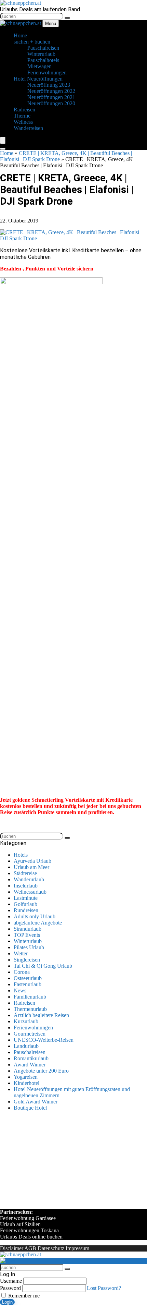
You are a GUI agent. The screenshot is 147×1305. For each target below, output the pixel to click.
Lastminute (26, 898)
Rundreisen (26, 910)
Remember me (23, 1295)
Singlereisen (27, 960)
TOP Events (27, 935)
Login (7, 1302)
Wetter (21, 953)
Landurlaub (26, 1046)
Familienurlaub (30, 997)
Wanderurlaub (29, 879)
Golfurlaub (25, 904)
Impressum (77, 1248)
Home (6, 153)
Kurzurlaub (26, 1021)
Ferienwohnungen (33, 1027)
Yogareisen (26, 1077)
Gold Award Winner (35, 1101)
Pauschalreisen (29, 1052)
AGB (30, 1248)
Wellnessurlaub (30, 892)
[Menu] (2, 140)
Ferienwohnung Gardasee (28, 1218)
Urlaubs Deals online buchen (31, 1237)
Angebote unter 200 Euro (41, 1071)
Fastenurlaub (27, 984)
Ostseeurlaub (28, 978)
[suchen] (67, 18)
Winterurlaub (28, 941)
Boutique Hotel (30, 1108)
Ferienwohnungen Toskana (29, 1230)
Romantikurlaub (31, 1058)
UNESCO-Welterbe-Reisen (44, 1040)
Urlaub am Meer (31, 867)
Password (10, 1288)
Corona (22, 972)
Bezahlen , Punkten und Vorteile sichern (46, 268)
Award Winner (29, 1064)
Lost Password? (104, 1288)
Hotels (21, 855)
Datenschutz (51, 1248)
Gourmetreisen (29, 1034)
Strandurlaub (27, 929)
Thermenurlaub (30, 1009)
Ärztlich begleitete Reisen (41, 1015)
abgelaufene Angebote (38, 923)
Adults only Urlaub (34, 916)
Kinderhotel (26, 1083)
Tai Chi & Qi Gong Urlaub (43, 966)
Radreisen (24, 1003)
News (20, 990)
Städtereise (25, 873)
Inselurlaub (26, 886)
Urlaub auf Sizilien (20, 1224)
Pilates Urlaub (29, 947)
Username (11, 1281)
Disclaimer (11, 1248)
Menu (50, 23)
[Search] (2, 149)
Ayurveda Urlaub (32, 861)
